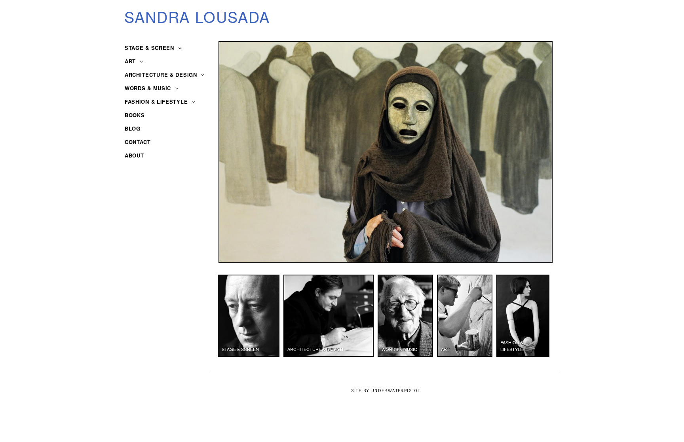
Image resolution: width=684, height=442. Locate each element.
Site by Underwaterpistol (385, 390)
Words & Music (149, 88)
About (134, 155)
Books (135, 115)
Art (131, 61)
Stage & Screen (150, 47)
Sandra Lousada (197, 16)
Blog (133, 128)
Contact (138, 142)
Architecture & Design (162, 74)
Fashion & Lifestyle (157, 101)
